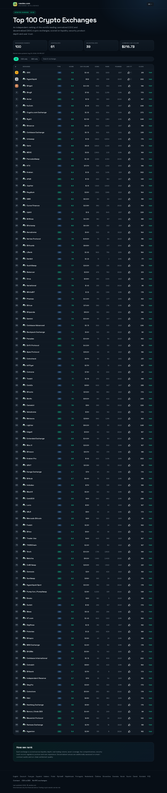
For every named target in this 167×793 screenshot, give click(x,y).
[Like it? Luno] (129, 505)
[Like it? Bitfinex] (129, 219)
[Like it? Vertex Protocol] (129, 239)
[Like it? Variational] (129, 285)
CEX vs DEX (26, 780)
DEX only (34, 59)
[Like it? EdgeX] (129, 432)
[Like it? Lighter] (129, 425)
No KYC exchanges (39, 780)
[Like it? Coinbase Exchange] (129, 132)
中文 (149, 776)
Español (39, 776)
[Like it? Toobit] (129, 379)
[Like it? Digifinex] (129, 625)
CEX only (24, 59)
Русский (60, 776)
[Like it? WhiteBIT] (129, 292)
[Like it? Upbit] (129, 212)
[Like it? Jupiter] (129, 186)
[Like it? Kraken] (129, 172)
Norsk (122, 776)
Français (31, 776)
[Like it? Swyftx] (129, 685)
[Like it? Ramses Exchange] (129, 725)
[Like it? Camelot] (129, 405)
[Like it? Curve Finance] (129, 205)
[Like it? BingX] (129, 92)
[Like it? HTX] (129, 166)
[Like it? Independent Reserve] (129, 678)
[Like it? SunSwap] (129, 578)
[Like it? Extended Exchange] (129, 438)
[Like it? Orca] (129, 279)
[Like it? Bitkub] (129, 478)
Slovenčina (107, 776)
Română (142, 776)
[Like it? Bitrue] (129, 305)
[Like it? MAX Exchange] (129, 645)
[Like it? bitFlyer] (129, 365)
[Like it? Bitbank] (129, 671)
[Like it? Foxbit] (129, 525)
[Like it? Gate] (129, 146)
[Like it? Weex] (129, 612)
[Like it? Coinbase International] (129, 658)
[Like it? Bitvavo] (129, 452)
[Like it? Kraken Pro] (129, 458)
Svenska (115, 776)
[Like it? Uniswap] (129, 139)
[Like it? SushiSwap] (129, 265)
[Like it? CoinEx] (129, 385)
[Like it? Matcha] (129, 558)
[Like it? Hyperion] (129, 731)
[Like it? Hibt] (129, 698)
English (15, 776)
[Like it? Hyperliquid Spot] (129, 585)
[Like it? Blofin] (129, 399)
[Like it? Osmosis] (129, 572)
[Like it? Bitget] (129, 86)
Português (79, 776)
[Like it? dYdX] (129, 179)
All (16, 59)
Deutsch (23, 776)
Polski (53, 776)
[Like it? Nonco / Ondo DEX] (129, 711)
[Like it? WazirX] (129, 492)
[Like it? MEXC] (129, 152)
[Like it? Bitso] (129, 532)
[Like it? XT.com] (129, 618)
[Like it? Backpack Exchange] (129, 332)
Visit (150, 72)
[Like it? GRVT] (129, 465)
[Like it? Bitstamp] (129, 225)
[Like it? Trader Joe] (129, 538)
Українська (69, 776)
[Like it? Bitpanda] (129, 312)
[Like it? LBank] (129, 252)
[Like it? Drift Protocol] (129, 345)
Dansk (135, 776)
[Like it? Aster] (129, 99)
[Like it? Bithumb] (129, 245)
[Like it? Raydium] (129, 192)
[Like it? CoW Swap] (129, 565)
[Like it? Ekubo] (129, 598)
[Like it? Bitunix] (129, 392)
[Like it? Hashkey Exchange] (129, 705)
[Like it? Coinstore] (129, 691)
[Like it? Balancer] (129, 272)
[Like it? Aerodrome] (129, 232)
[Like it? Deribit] (129, 259)
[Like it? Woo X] (129, 445)
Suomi (128, 776)
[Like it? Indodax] (129, 485)
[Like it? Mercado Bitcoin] (129, 518)
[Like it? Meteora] (129, 418)
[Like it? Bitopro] (129, 638)
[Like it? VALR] (129, 512)
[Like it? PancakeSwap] (129, 159)
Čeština (98, 776)
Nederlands (89, 776)
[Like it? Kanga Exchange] (129, 472)
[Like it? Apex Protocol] (129, 352)
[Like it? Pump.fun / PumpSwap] (129, 592)
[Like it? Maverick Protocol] (129, 718)
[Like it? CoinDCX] (129, 498)
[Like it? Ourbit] (129, 605)
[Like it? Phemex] (129, 299)
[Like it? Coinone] (129, 372)
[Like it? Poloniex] (129, 631)
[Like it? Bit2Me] (129, 651)
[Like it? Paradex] (129, 339)
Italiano (46, 776)
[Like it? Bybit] (129, 119)
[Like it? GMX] (129, 199)
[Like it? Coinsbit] (129, 665)
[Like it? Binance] (129, 126)
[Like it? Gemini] (129, 319)
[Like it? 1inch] (129, 552)
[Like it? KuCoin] (129, 106)
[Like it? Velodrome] (129, 412)
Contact (16, 780)
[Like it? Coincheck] (129, 359)
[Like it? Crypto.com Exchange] (129, 112)
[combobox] (150, 4)
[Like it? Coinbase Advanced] (129, 325)
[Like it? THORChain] (129, 545)
